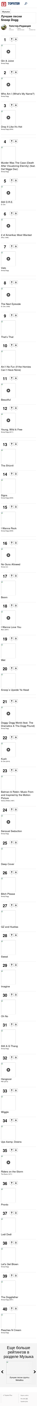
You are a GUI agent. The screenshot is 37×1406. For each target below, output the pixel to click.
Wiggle (5, 1111)
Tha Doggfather (9, 1297)
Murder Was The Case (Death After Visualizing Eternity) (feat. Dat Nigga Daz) (18, 165)
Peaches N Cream (11, 1329)
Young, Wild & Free (11, 429)
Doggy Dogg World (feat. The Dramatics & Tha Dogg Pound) (18, 724)
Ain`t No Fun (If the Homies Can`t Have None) (16, 368)
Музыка (6, 11)
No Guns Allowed (10, 564)
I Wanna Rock (9, 528)
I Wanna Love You (11, 626)
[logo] (10, 3)
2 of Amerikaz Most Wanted (16, 234)
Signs (4, 495)
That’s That (7, 336)
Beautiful (6, 399)
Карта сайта (24, 1395)
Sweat (4, 956)
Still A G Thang (9, 1045)
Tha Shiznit (7, 465)
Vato (3, 267)
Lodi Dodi (6, 1234)
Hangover (6, 1078)
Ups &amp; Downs (11, 1141)
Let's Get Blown (9, 1264)
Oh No (4, 1016)
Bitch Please (8, 893)
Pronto (4, 1204)
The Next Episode (11, 303)
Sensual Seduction (11, 830)
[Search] (26, 3)
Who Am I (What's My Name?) (18, 93)
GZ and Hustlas (9, 926)
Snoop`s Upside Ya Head (15, 689)
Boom (4, 597)
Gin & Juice (7, 60)
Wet (3, 659)
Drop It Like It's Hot (11, 126)
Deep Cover (7, 863)
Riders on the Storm (12, 1171)
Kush (4, 758)
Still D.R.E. (7, 201)
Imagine (5, 986)
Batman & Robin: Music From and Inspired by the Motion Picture (17, 795)
